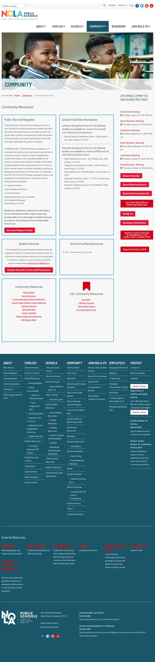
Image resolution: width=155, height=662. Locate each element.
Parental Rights (35, 383)
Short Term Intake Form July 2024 (78, 252)
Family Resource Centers (31, 459)
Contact (136, 363)
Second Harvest (29, 296)
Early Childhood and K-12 (55, 388)
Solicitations (76, 446)
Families (30, 363)
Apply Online (93, 382)
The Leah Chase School (52, 369)
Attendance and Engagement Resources (34, 428)
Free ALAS (86, 299)
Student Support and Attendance (56, 437)
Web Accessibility (137, 373)
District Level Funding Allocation (76, 385)
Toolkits (53, 443)
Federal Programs (53, 467)
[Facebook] (137, 6)
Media (69, 468)
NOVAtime (113, 392)
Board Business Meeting (132, 121)
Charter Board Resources (52, 460)
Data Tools (71, 373)
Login (131, 5)
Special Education (36, 413)
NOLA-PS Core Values (97, 376)
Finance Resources (52, 422)
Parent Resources (32, 378)
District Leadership (11, 384)
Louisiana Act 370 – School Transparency (77, 495)
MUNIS (83, 546)
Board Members (10, 373)
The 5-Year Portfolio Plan (75, 412)
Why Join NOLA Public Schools (97, 369)
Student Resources (33, 441)
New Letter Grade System (74, 394)
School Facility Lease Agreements (54, 474)
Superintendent (10, 378)
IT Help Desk (114, 378)
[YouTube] (151, 6)
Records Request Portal (115, 547)
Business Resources (75, 441)
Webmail (113, 373)
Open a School (52, 395)
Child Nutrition (31, 471)
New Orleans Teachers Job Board (96, 398)
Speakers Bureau (74, 474)
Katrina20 (71, 378)
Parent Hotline (31, 482)
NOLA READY (28, 292)
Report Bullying (31, 477)
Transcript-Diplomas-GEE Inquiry (33, 449)
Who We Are (8, 367)
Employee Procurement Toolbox (118, 385)
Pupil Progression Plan (34, 406)
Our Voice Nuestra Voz (86, 310)
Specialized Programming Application (54, 450)
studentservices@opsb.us (37, 263)
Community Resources (72, 429)
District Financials (74, 487)
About (7, 363)
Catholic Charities (29, 306)
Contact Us (122, 5)
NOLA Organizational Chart (12, 396)
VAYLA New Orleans (86, 306)
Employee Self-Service (118, 367)
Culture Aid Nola (29, 313)
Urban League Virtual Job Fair (29, 316)
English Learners (36, 436)
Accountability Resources (55, 414)
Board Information (75, 451)
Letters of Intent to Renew (36, 397)
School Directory (32, 367)
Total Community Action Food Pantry (28, 299)
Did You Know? (73, 367)
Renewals (71, 436)
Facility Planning (74, 503)
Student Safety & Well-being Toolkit (75, 420)
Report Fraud (139, 546)
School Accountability (33, 389)
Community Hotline (75, 514)
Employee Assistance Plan (118, 408)
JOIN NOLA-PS (97, 363)
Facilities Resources (52, 429)
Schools (51, 363)
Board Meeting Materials (76, 462)
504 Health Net (29, 309)
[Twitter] (142, 6)
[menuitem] (41, 26)
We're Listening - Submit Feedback (74, 403)
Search (104, 5)
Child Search (30, 466)
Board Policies (36, 546)
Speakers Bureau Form (77, 481)
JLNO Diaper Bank (28, 320)
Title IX (70, 508)
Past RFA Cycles (56, 399)
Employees (117, 363)
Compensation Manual (94, 389)
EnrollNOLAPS (62, 546)
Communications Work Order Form (116, 400)
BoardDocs (8, 546)
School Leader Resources (52, 406)
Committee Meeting (130, 111)
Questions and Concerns (34, 419)
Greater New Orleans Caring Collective (29, 303)
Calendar (112, 5)
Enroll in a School (32, 373)
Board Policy (76, 456)
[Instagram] (147, 6)
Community (74, 363)
